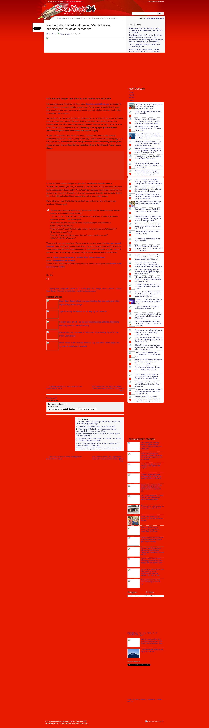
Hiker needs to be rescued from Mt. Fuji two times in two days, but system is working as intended (99, 439)
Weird (148, 18)
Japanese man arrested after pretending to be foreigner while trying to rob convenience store (151, 561)
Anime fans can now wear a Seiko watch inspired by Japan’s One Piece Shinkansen (148, 128)
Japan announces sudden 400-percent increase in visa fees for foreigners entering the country (148, 332)
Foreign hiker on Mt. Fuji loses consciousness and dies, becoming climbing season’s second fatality (96, 430)
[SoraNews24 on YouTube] (144, 1)
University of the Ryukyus (64, 257)
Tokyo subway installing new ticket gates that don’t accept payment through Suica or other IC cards (147, 257)
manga (98, 289)
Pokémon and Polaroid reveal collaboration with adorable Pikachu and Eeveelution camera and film (152, 551)
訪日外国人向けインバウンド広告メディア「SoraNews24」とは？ (142, 634)
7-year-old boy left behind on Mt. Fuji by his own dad (83, 311)
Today (131, 92)
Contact (143, 699)
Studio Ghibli (155, 18)
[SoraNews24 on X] (142, 1)
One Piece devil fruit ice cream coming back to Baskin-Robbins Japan (64, 387)
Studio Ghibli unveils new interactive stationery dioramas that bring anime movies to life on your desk (98, 449)
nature (104, 289)
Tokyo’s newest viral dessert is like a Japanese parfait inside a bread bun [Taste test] (148, 316)
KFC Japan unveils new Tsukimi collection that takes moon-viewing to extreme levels (145, 36)
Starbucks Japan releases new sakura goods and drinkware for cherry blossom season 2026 (148, 362)
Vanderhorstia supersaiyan (86, 291)
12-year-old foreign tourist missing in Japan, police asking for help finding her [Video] (148, 226)
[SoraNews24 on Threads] (140, 1)
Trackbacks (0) (51, 398)
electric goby (85, 289)
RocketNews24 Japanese (156, 1)
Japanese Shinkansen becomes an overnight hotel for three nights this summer (147, 286)
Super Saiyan (51, 291)
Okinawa (111, 289)
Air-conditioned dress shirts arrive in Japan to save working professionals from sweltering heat (148, 279)
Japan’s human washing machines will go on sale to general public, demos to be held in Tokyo (148, 340)
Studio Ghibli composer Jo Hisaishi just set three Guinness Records (147, 210)
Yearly (131, 100)
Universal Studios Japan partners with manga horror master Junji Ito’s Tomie (150, 529)
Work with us (66, 723)
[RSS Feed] (146, 1)
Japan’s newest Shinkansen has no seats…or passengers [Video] (147, 368)
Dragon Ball (64, 289)
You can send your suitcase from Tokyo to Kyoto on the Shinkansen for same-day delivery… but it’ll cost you (152, 572)
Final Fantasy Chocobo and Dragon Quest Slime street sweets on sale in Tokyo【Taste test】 (108, 388)
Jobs (162, 18)
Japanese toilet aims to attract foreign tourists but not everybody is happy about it (148, 301)
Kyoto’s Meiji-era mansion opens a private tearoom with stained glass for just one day (144, 50)
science (118, 289)
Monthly (132, 98)
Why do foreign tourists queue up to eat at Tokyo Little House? (152, 507)
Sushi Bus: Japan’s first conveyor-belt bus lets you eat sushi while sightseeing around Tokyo (148, 106)
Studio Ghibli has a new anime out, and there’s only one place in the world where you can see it (148, 347)
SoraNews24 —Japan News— (71, 9)
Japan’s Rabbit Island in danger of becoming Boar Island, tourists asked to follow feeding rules (148, 196)
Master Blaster (51, 34)
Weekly (131, 95)
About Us (130, 699)
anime (57, 289)
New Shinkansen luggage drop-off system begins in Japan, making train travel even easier (148, 272)
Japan (51, 289)
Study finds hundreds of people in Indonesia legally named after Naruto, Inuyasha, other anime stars (148, 189)
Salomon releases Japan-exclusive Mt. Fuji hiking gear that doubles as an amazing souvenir (148, 391)
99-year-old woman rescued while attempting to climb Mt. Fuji (146, 308)
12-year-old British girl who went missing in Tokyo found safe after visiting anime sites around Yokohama (148, 182)
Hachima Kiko (82, 257)
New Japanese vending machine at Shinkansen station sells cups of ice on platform (148, 323)
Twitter (61, 267)
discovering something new (97, 104)
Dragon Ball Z (75, 289)
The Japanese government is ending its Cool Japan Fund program (148, 157)
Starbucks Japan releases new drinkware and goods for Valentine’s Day (147, 354)
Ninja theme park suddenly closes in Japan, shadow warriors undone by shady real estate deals (98, 444)
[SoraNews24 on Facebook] (135, 1)
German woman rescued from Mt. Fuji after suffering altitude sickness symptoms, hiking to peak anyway (145, 30)
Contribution (151, 699)
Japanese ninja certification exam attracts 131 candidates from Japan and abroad (147, 384)
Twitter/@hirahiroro (97, 257)
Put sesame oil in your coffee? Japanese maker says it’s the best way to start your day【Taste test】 (147, 399)
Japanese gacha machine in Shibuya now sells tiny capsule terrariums (148, 203)
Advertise (49, 723)
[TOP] (55, 18)
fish (93, 289)
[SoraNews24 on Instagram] (137, 1)
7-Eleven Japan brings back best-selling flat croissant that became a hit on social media (148, 165)
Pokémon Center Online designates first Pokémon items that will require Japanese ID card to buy (147, 294)
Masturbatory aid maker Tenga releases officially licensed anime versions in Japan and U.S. (146, 41)
